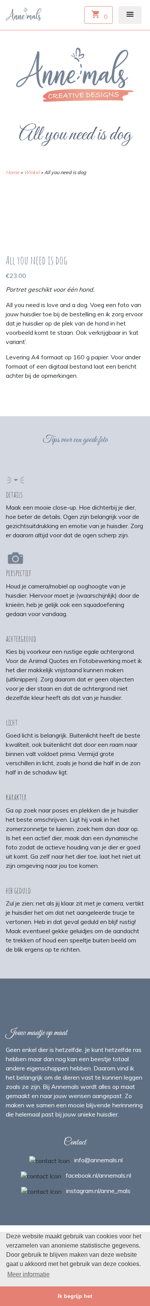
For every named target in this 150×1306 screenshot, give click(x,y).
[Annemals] (24, 13)
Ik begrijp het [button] (75, 1296)
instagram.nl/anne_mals (98, 1191)
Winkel (32, 172)
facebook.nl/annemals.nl (98, 1175)
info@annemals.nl (98, 1160)
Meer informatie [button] (28, 1274)
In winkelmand (33, 395)
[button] (130, 15)
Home (12, 172)
